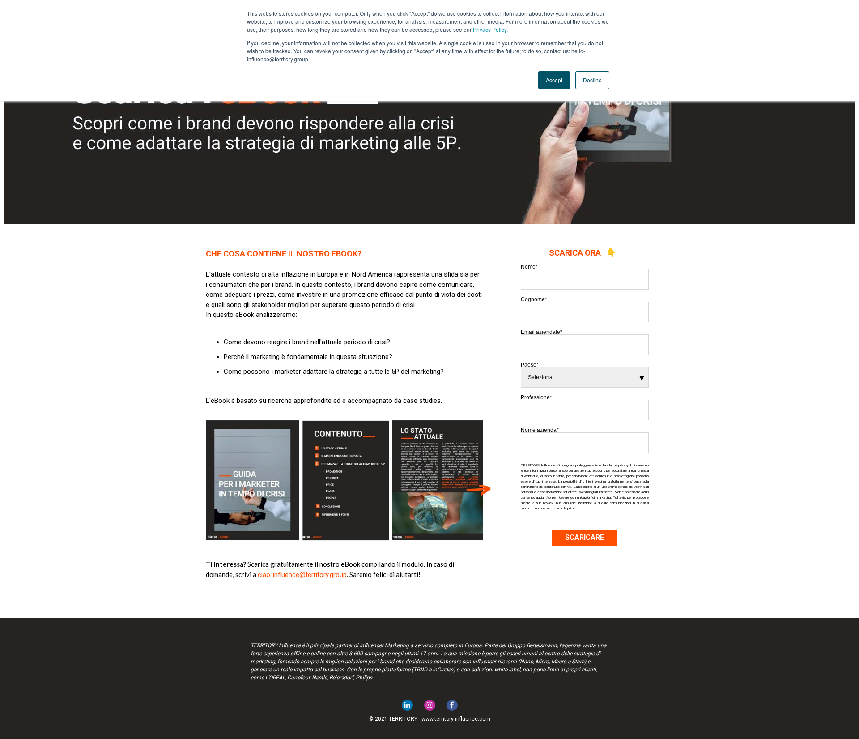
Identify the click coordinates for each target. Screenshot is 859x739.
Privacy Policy (489, 29)
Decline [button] (592, 80)
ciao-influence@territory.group (302, 575)
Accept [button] (554, 80)
